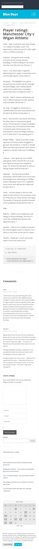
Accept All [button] (18, 544)
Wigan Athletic (12, 252)
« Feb (17, 526)
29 (5, 523)
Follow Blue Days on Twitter (11, 452)
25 (20, 519)
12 (25, 512)
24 (15, 519)
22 (5, 519)
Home (7, 23)
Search (5, 437)
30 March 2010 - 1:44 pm (10, 292)
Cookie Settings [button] (8, 544)
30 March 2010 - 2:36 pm (10, 331)
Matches (14, 23)
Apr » (21, 526)
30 (10, 523)
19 (25, 516)
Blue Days (10, 14)
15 (5, 516)
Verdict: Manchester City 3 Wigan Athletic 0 (20, 261)
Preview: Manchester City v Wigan (16, 259)
